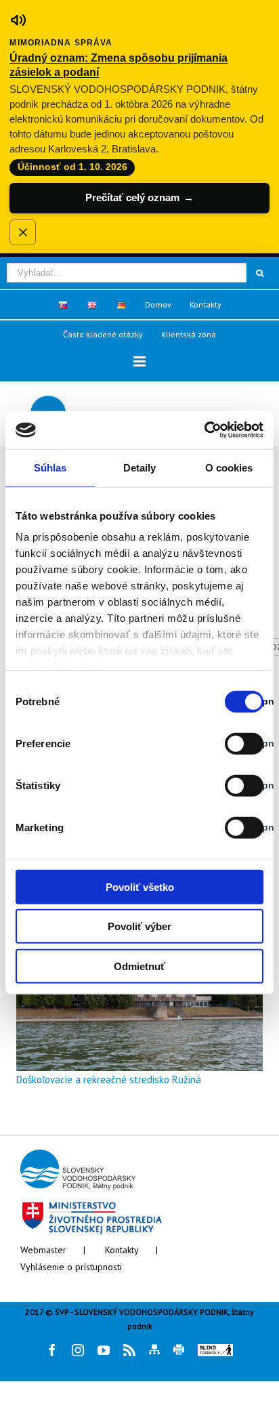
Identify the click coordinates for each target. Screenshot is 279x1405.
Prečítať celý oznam (139, 197)
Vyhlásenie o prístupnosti (71, 1267)
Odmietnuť (139, 965)
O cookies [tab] (229, 467)
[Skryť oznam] (22, 232)
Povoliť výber (139, 926)
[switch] (229, 743)
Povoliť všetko (140, 886)
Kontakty (122, 1250)
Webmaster (43, 1250)
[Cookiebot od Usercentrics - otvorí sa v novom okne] (204, 430)
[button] (139, 361)
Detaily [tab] (139, 467)
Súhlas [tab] (50, 467)
